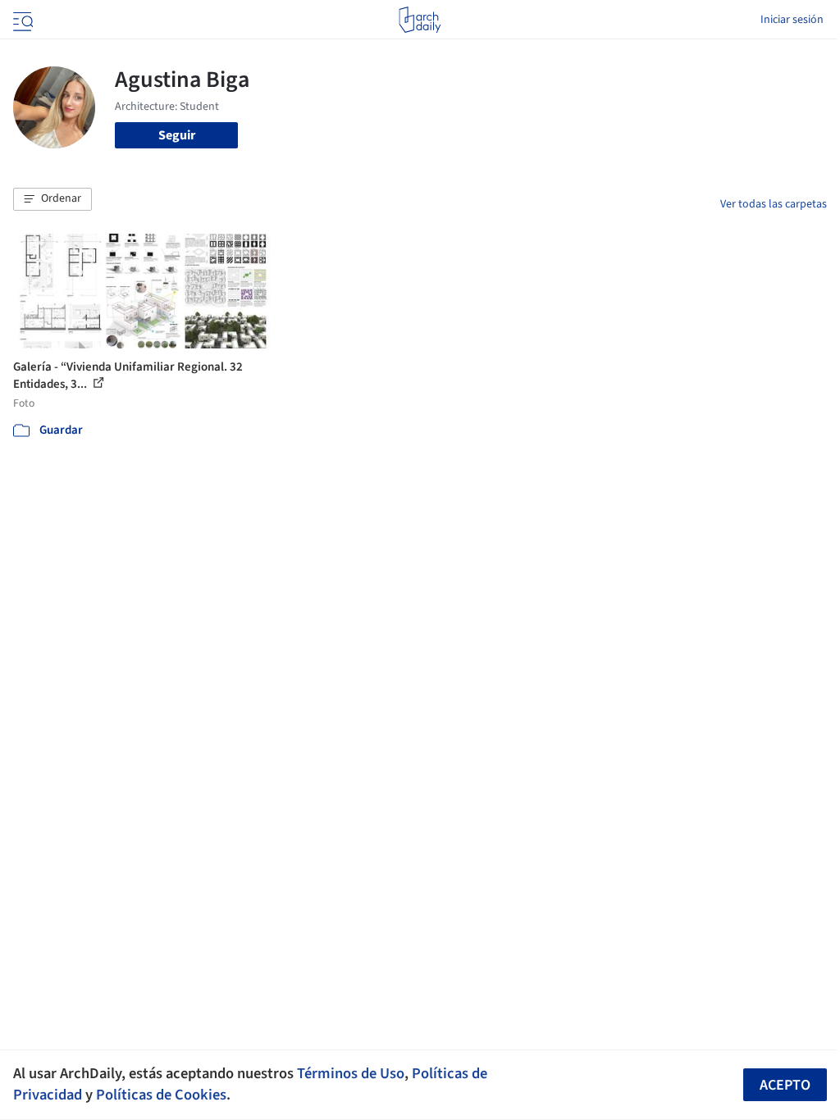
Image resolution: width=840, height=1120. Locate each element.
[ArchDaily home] (420, 20)
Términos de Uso (350, 1073)
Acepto (785, 1085)
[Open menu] (21, 19)
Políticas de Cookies (161, 1094)
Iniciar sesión (792, 19)
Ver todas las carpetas (773, 204)
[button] (52, 199)
